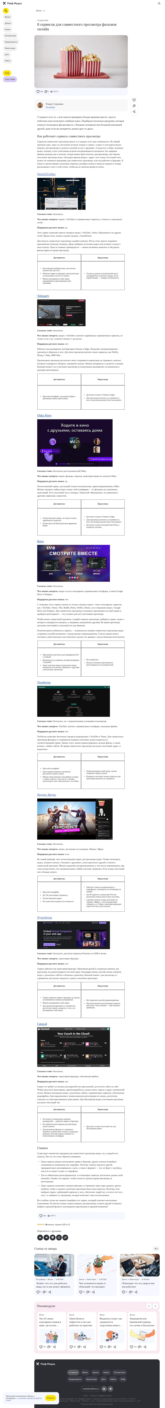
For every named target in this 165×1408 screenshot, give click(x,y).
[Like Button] (38, 91)
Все (156, 1249)
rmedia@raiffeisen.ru (91, 1389)
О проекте (73, 1372)
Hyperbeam (44, 917)
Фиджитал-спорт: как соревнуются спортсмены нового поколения (111, 1322)
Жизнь (7, 17)
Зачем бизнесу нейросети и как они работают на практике (80, 1322)
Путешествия (10, 36)
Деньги (8, 23)
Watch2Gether (46, 174)
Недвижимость (11, 42)
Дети (7, 54)
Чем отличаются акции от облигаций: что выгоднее (92, 1285)
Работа (7, 61)
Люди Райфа (10, 79)
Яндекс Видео (46, 794)
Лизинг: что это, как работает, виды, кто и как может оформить (53, 1285)
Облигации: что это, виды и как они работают (138, 1285)
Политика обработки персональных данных (97, 1404)
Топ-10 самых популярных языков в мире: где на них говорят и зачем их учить (50, 1322)
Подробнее (50, 107)
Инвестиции (10, 48)
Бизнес (8, 29)
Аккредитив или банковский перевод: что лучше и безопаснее (142, 1322)
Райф (7, 73)
